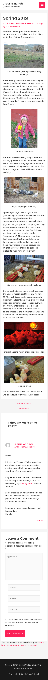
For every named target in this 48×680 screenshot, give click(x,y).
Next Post (24, 409)
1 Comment (8, 23)
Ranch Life (21, 23)
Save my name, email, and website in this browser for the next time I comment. (23, 622)
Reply (40, 520)
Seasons (30, 23)
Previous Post (24, 403)
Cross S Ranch (13, 3)
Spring (38, 23)
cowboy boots (26, 483)
